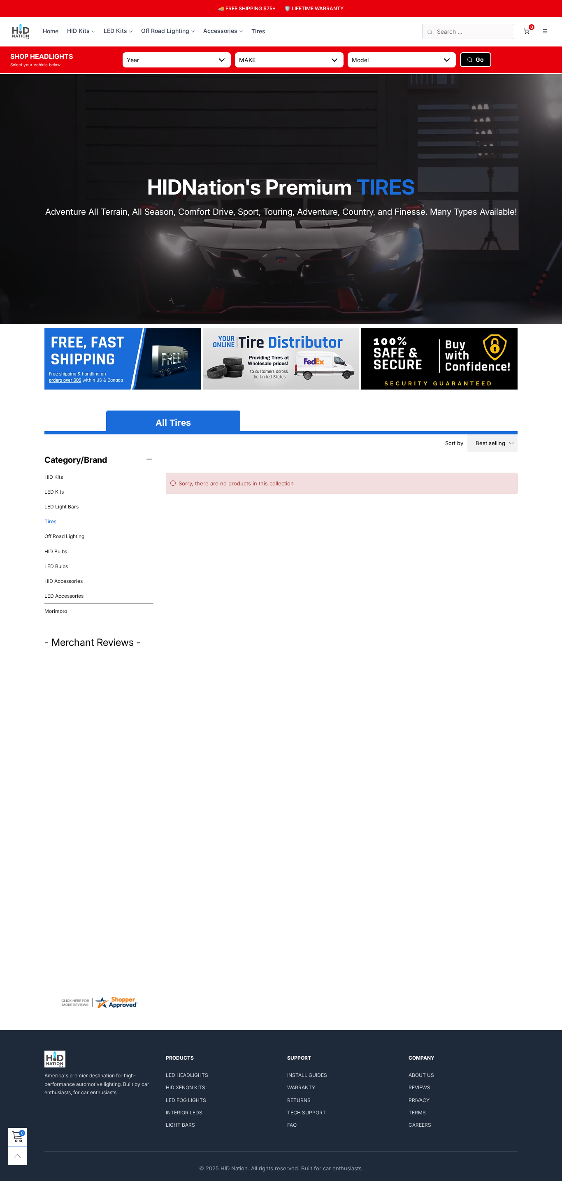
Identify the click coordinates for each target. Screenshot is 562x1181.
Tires (258, 31)
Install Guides (307, 1075)
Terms (417, 1112)
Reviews (419, 1087)
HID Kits (78, 30)
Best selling (490, 443)
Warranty (301, 1087)
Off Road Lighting (165, 30)
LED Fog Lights (186, 1100)
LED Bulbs (56, 566)
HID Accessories (63, 581)
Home (50, 31)
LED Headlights (187, 1075)
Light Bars (180, 1125)
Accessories (220, 30)
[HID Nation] (20, 31)
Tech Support (306, 1112)
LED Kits (115, 30)
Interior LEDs (184, 1112)
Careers (420, 1125)
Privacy (419, 1100)
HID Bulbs (55, 551)
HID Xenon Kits (185, 1087)
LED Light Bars (61, 506)
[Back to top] (17, 1155)
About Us (421, 1075)
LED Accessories (64, 596)
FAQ (292, 1125)
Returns (299, 1100)
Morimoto (55, 611)
